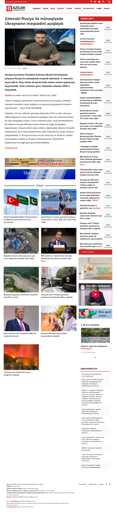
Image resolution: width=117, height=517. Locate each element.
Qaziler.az (10, 95)
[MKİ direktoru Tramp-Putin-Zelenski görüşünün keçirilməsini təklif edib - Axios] (58, 241)
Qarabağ (37, 8)
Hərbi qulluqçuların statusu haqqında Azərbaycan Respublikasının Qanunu (91, 411)
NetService (12, 507)
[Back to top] (110, 510)
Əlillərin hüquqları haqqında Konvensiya (91, 449)
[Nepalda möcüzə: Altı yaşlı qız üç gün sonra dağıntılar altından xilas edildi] (21, 241)
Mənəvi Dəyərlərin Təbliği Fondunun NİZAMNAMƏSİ (91, 466)
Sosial (69, 8)
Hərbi (98, 8)
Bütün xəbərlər (88, 252)
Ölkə (52, 8)
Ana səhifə (82, 484)
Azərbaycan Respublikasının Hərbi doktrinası (92, 375)
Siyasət (60, 8)
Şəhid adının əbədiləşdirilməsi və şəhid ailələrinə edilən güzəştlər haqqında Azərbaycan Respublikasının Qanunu (93, 421)
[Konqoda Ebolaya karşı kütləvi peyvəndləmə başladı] (58, 318)
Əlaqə (101, 484)
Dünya (25, 68)
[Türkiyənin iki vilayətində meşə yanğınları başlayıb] (21, 357)
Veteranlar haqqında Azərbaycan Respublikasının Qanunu (92, 431)
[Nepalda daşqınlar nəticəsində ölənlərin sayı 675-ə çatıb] (21, 279)
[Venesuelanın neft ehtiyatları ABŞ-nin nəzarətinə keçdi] (21, 318)
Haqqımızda (93, 484)
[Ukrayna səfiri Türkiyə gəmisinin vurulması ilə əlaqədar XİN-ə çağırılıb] (58, 279)
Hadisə (78, 8)
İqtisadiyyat (88, 8)
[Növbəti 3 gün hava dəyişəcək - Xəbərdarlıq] (95, 335)
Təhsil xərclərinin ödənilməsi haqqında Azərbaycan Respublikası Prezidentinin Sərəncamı (92, 458)
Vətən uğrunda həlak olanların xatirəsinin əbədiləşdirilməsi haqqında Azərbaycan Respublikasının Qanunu (93, 383)
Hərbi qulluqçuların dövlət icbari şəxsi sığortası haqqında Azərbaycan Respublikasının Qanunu (93, 440)
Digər (106, 8)
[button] (107, 343)
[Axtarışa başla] (109, 1)
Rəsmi (45, 8)
